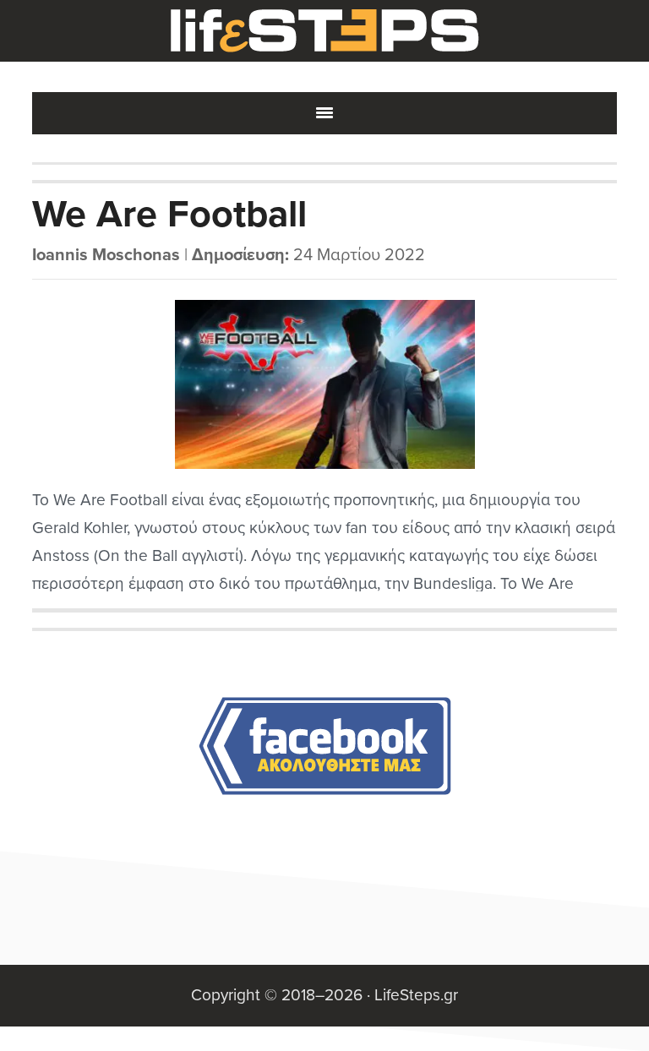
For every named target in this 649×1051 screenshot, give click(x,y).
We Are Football (169, 214)
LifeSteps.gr (324, 31)
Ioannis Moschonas (106, 255)
